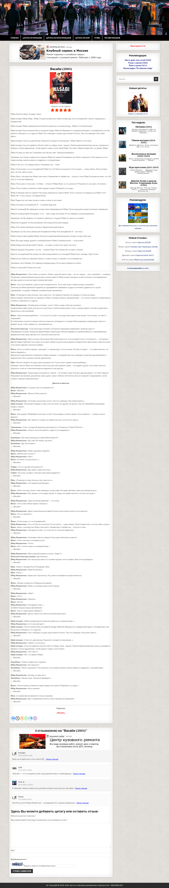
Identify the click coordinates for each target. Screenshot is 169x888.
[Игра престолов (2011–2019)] (123, 176)
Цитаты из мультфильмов (58, 38)
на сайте (138, 268)
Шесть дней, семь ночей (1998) (138, 60)
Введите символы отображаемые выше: (40, 866)
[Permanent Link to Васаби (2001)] (61, 88)
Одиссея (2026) (144, 242)
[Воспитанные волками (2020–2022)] (123, 162)
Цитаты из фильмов (32, 38)
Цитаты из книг (82, 38)
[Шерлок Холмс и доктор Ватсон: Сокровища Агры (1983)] (123, 189)
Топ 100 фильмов (112, 38)
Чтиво (97, 38)
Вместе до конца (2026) (144, 260)
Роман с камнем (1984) (138, 63)
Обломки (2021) (143, 127)
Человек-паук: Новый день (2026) (144, 247)
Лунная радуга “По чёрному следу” (138, 68)
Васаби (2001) (61, 69)
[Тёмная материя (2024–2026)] (123, 149)
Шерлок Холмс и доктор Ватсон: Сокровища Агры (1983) (143, 183)
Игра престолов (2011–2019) (144, 167)
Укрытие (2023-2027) (145, 255)
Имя (13, 850)
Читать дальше (52, 759)
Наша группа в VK (137, 46)
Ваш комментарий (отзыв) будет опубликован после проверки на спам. (39, 820)
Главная (14, 38)
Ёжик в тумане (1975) (138, 65)
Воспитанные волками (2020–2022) (144, 155)
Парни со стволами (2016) (138, 114)
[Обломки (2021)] (123, 135)
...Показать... (61, 713)
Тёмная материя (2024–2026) (144, 141)
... (147, 133)
